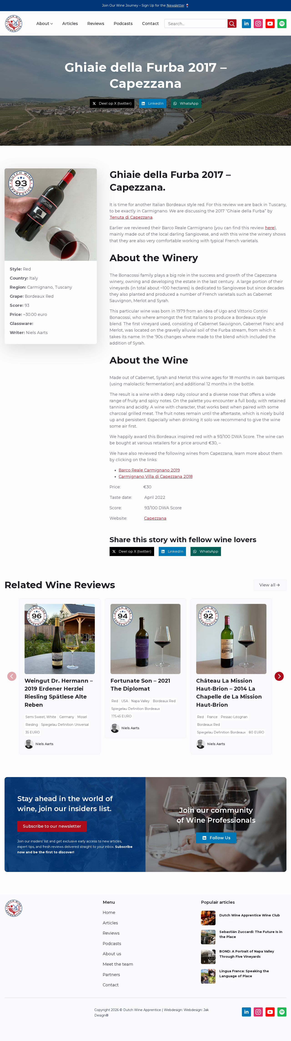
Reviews (95, 24)
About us (112, 953)
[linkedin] (246, 23)
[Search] (232, 23)
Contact (150, 24)
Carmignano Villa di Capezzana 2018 (156, 476)
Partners (111, 974)
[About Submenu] (51, 24)
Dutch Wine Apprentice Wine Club (249, 915)
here (269, 227)
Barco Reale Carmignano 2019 (149, 470)
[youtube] (270, 23)
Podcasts (123, 24)
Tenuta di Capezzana (131, 217)
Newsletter (175, 5)
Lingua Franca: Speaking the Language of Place (244, 973)
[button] (279, 676)
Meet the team (118, 964)
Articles (70, 24)
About (42, 24)
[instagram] (258, 23)
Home (109, 912)
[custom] (281, 23)
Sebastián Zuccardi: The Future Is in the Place (250, 934)
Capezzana (155, 518)
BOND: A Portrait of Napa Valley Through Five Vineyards (246, 953)
